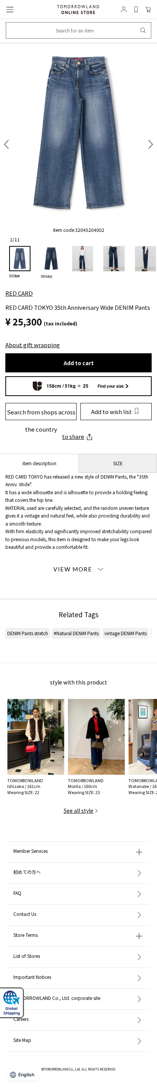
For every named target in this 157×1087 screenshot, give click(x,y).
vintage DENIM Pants (125, 633)
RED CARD (19, 293)
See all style (78, 810)
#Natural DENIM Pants (76, 633)
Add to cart (79, 363)
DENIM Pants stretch (27, 633)
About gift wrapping (32, 345)
